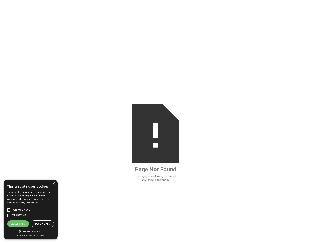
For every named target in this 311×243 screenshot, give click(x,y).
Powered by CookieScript (30, 235)
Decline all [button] (42, 223)
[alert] (31, 209)
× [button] (53, 183)
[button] (30, 231)
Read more (32, 202)
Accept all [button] (18, 223)
